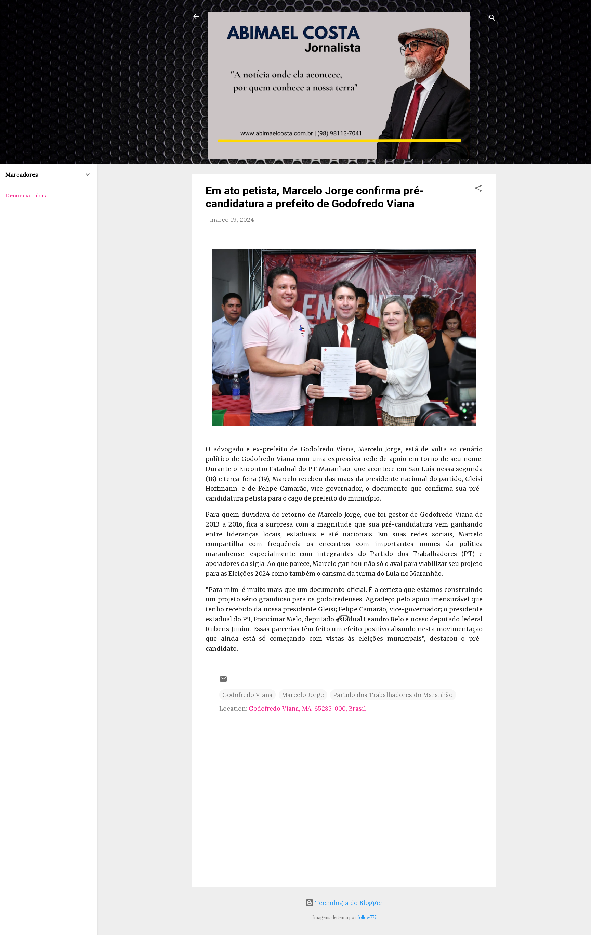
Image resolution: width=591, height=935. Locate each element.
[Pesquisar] (492, 18)
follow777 (366, 917)
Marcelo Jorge (303, 695)
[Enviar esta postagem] (223, 681)
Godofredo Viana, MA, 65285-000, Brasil (307, 708)
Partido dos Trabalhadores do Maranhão (393, 695)
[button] (478, 189)
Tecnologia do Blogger (348, 903)
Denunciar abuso (27, 195)
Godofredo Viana (247, 695)
